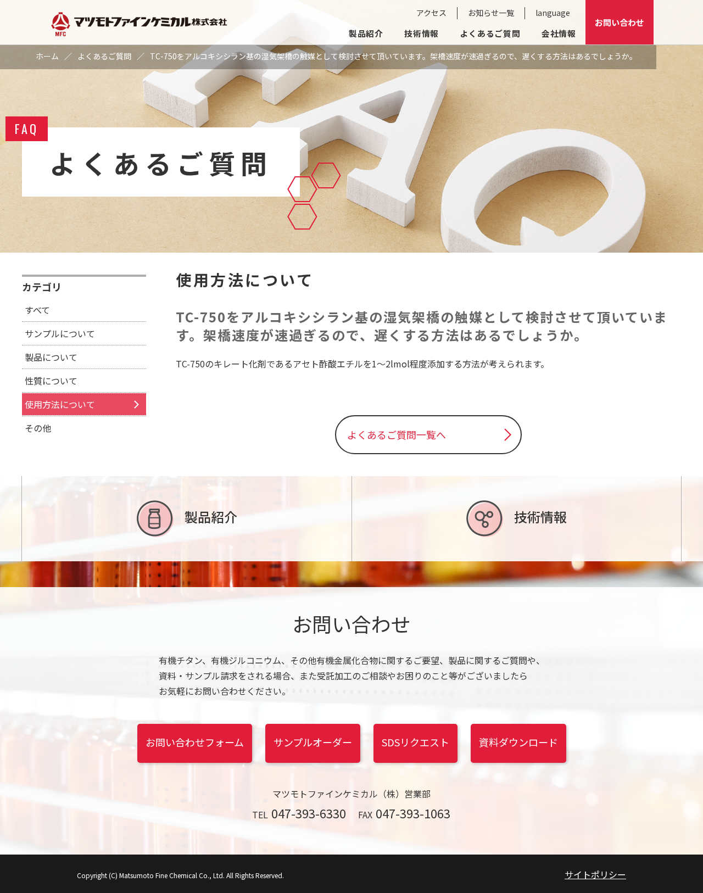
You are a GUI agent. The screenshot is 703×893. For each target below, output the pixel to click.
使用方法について (60, 404)
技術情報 (421, 33)
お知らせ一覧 (491, 12)
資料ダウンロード (518, 742)
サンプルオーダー (313, 742)
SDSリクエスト (415, 742)
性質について (51, 380)
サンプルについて (60, 333)
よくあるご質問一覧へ (396, 434)
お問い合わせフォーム (195, 742)
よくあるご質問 (490, 33)
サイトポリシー (595, 874)
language (552, 12)
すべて (37, 309)
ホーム (47, 56)
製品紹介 (366, 33)
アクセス (431, 12)
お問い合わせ (619, 22)
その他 (38, 427)
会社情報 (559, 33)
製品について (51, 357)
